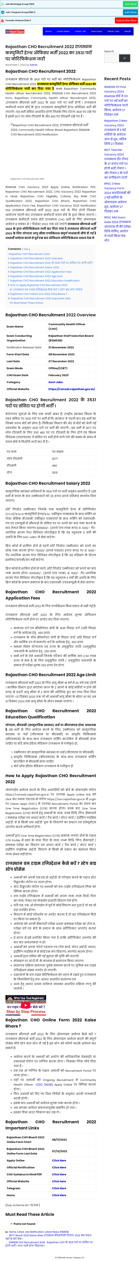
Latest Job (80, 31)
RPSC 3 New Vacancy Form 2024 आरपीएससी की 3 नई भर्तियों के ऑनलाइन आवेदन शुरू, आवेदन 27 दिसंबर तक (117, 197)
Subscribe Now (126, 20)
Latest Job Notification (30, 1232)
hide (26, 249)
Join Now (130, 4)
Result (128, 31)
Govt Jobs (55, 382)
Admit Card (113, 31)
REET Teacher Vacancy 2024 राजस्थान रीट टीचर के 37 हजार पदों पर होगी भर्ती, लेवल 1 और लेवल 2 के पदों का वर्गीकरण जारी (116, 164)
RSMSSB (64, 1232)
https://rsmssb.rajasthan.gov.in (71, 389)
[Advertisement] (69, 1256)
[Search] (124, 58)
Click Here (59, 1160)
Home (48, 31)
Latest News (63, 31)
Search (109, 51)
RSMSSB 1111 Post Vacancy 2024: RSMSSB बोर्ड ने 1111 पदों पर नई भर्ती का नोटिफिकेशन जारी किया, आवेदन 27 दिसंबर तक (116, 101)
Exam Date (96, 31)
